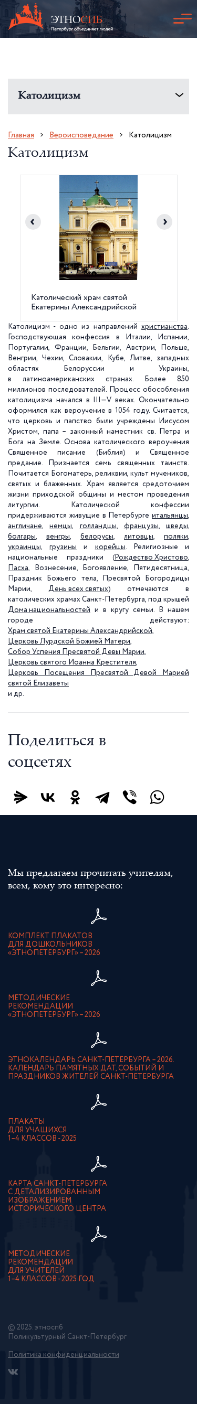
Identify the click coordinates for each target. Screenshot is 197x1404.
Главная (21, 135)
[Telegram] (102, 797)
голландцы (98, 526)
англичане (25, 526)
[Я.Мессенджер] (20, 797)
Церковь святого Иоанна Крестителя (72, 662)
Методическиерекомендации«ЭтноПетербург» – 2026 (54, 1006)
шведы (177, 526)
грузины (63, 547)
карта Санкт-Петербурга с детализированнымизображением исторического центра (57, 1196)
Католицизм (49, 96)
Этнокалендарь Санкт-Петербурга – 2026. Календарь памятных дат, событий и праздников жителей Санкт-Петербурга (91, 1068)
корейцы (110, 547)
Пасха (18, 568)
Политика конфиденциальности (63, 1354)
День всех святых (78, 589)
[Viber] (129, 797)
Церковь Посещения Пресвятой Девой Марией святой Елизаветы (98, 678)
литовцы (138, 536)
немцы (60, 526)
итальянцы (170, 515)
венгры (58, 536)
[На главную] (60, 19)
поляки (176, 536)
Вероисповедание (81, 135)
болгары (22, 536)
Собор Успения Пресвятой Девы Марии (76, 652)
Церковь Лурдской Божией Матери (69, 641)
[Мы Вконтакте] (13, 1372)
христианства (164, 326)
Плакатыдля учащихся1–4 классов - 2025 (42, 1130)
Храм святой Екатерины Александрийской (80, 631)
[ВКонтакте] (47, 797)
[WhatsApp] (157, 797)
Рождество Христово (151, 557)
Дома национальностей (49, 610)
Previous (33, 222)
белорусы (96, 536)
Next (164, 222)
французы (141, 526)
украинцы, (25, 547)
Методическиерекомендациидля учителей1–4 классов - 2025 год (51, 1266)
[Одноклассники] (75, 797)
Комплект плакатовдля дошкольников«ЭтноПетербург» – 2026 (54, 945)
